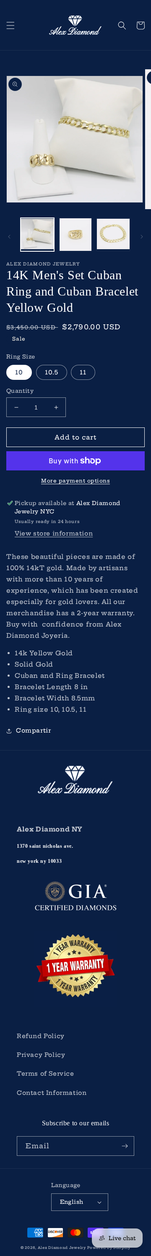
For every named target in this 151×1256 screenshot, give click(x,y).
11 (83, 372)
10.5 (51, 372)
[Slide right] (142, 236)
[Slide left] (9, 236)
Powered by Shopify (108, 1248)
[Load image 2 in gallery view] (75, 234)
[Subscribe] (124, 1146)
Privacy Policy (41, 1055)
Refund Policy (41, 1036)
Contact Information (51, 1093)
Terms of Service (45, 1073)
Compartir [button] (33, 730)
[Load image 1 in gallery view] (37, 234)
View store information (54, 533)
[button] (10, 25)
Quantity (20, 390)
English (71, 1201)
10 (19, 372)
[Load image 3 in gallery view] (113, 234)
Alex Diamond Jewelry (62, 1248)
